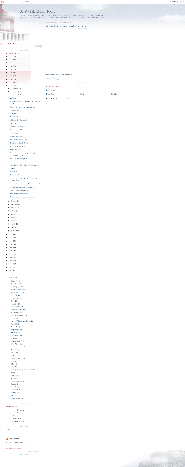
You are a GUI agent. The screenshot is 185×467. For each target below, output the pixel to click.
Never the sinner (16, 381)
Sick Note (14, 375)
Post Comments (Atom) (63, 99)
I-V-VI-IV (13, 123)
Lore (12, 361)
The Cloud (14, 284)
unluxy (12, 168)
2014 (11, 86)
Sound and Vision (17, 347)
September (14, 204)
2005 (11, 260)
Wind (13, 378)
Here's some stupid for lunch (19, 190)
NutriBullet (14, 117)
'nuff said (13, 98)
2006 (11, 257)
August (13, 207)
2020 (11, 66)
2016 (11, 79)
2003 (11, 267)
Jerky (13, 372)
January (13, 230)
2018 (11, 72)
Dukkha (12, 162)
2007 (11, 254)
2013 (11, 234)
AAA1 (13, 352)
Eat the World (15, 292)
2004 (11, 264)
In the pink (13, 113)
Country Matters (16, 390)
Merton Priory (16, 341)
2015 (11, 82)
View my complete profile (16, 442)
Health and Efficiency (18, 309)
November (14, 92)
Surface (13, 384)
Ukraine (13, 392)
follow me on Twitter (35, 452)
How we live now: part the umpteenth (22, 107)
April (13, 220)
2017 (11, 76)
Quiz (12, 367)
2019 (11, 69)
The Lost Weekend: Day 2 (19, 143)
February (14, 227)
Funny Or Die (68, 74)
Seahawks (14, 332)
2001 (11, 270)
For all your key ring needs (19, 158)
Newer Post (50, 94)
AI (12, 395)
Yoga (13, 318)
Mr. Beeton (15, 312)
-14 (12, 410)
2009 (11, 247)
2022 (11, 59)
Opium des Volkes (17, 315)
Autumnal (13, 171)
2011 (11, 241)
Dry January (15, 335)
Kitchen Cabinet (16, 358)
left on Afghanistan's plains (20, 321)
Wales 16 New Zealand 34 (19, 120)
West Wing (14, 344)
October (13, 201)
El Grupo (14, 295)
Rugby (13, 281)
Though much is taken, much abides (22, 197)
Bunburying (15, 287)
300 (12, 355)
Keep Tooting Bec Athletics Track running (24, 165)
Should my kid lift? (16, 149)
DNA (12, 364)
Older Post (114, 94)
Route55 (14, 324)
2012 (11, 238)
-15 (12, 413)
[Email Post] (58, 78)
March (13, 224)
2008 (11, 251)
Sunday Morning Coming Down (22, 370)
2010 (11, 244)
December (14, 88)
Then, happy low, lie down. (19, 193)
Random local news (16, 136)
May (12, 217)
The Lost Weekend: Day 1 (19, 146)
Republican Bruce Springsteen (54, 74)
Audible (14, 387)
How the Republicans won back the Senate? (69, 26)
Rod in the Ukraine (16, 126)
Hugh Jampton (15, 110)
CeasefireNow (15, 398)
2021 (11, 63)
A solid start (14, 133)
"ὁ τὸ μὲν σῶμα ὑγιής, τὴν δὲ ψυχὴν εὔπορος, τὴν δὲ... (23, 154)
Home (82, 94)
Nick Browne (14, 439)
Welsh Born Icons (17, 289)
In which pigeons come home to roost (22, 187)
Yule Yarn (14, 350)
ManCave (14, 338)
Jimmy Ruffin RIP (16, 130)
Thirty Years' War (16, 175)
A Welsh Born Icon (37, 11)
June (12, 214)
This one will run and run (18, 139)
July (12, 211)
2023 (11, 56)
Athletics (14, 304)
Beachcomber (15, 307)
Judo (12, 301)
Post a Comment (50, 90)
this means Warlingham (18, 95)
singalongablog (16, 329)
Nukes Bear (15, 327)
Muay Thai (15, 298)
